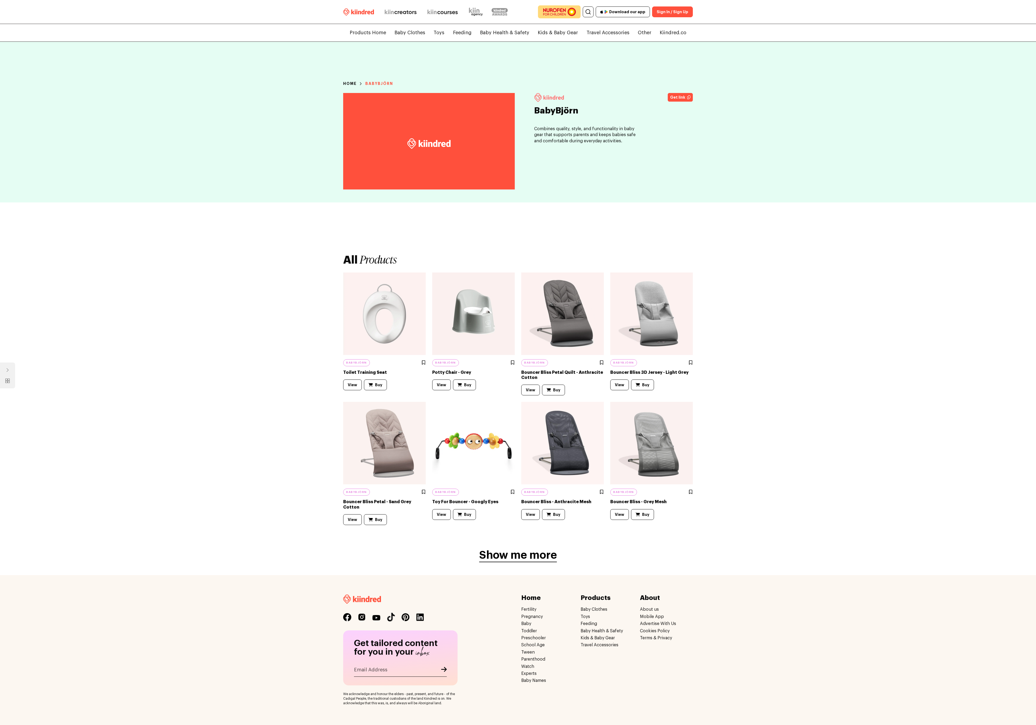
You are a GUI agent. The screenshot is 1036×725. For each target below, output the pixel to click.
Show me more (518, 555)
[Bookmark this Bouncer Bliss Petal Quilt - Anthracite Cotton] (602, 362)
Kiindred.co (673, 32)
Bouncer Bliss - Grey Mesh (638, 502)
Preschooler (533, 638)
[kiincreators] (401, 12)
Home (350, 83)
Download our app (627, 12)
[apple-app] (601, 12)
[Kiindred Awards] (500, 12)
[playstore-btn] (606, 12)
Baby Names (533, 680)
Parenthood (533, 659)
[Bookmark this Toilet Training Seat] (424, 362)
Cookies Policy (655, 631)
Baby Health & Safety (504, 32)
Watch (527, 666)
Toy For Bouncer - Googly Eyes (465, 502)
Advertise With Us (658, 624)
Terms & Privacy (656, 638)
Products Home (368, 32)
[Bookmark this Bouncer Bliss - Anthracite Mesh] (602, 492)
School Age (533, 645)
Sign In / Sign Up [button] (672, 12)
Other (644, 32)
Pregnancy (532, 616)
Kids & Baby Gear (558, 32)
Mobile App (652, 616)
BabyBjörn (379, 83)
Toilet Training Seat (365, 372)
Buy (378, 385)
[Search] (588, 11)
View (352, 385)
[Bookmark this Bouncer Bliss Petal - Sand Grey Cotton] (424, 492)
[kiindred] (358, 12)
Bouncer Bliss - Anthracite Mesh (556, 502)
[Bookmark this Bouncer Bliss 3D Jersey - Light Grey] (691, 362)
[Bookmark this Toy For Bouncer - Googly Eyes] (513, 492)
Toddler (529, 631)
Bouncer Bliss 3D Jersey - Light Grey (649, 372)
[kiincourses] (442, 12)
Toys (439, 32)
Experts (529, 673)
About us (649, 609)
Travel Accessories (608, 32)
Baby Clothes (409, 32)
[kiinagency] (477, 12)
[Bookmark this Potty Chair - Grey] (513, 362)
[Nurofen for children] (559, 11)
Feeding (462, 32)
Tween (528, 652)
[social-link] (347, 617)
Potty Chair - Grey (451, 372)
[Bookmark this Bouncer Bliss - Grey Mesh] (691, 492)
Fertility (528, 609)
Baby (526, 624)
